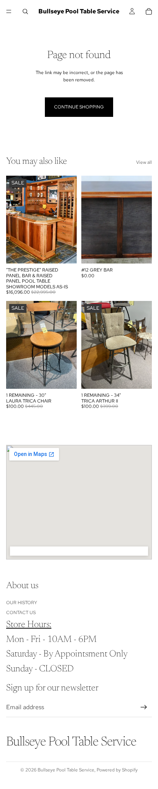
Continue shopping (79, 107)
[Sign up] (144, 707)
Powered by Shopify (117, 770)
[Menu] (9, 11)
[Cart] (148, 11)
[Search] (25, 11)
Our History (21, 603)
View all (144, 162)
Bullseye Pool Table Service (66, 770)
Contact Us (21, 613)
